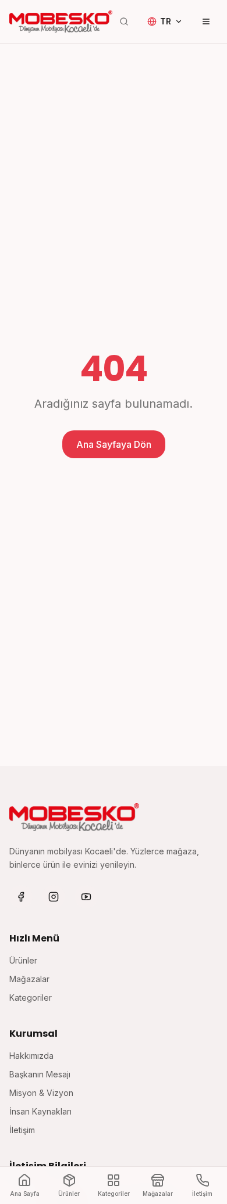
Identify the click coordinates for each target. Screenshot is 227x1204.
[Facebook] (21, 896)
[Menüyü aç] (206, 21)
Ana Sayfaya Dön (113, 444)
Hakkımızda (31, 1056)
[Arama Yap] (124, 21)
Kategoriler (30, 997)
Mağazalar (29, 979)
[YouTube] (86, 896)
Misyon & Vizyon (41, 1093)
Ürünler (23, 960)
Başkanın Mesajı (39, 1074)
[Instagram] (53, 896)
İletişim (22, 1130)
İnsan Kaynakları (40, 1111)
